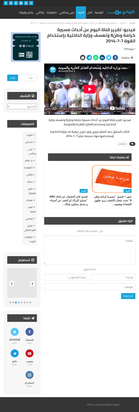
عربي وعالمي (67, 12)
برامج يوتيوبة (26, 12)
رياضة (30, 182)
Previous (11, 283)
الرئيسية (99, 12)
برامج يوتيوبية (32, 191)
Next (32, 283)
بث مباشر (29, 160)
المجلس (29, 142)
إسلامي (29, 218)
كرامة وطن (122, 144)
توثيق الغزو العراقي (30, 228)
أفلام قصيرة (32, 209)
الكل (89, 12)
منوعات (29, 200)
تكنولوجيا (52, 12)
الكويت (81, 12)
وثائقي (40, 12)
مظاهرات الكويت (30, 239)
